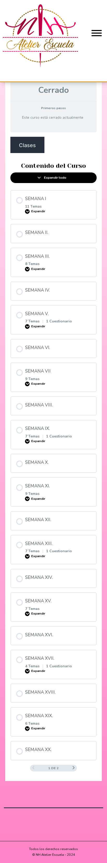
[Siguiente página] (73, 768)
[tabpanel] (53, 145)
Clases (27, 145)
